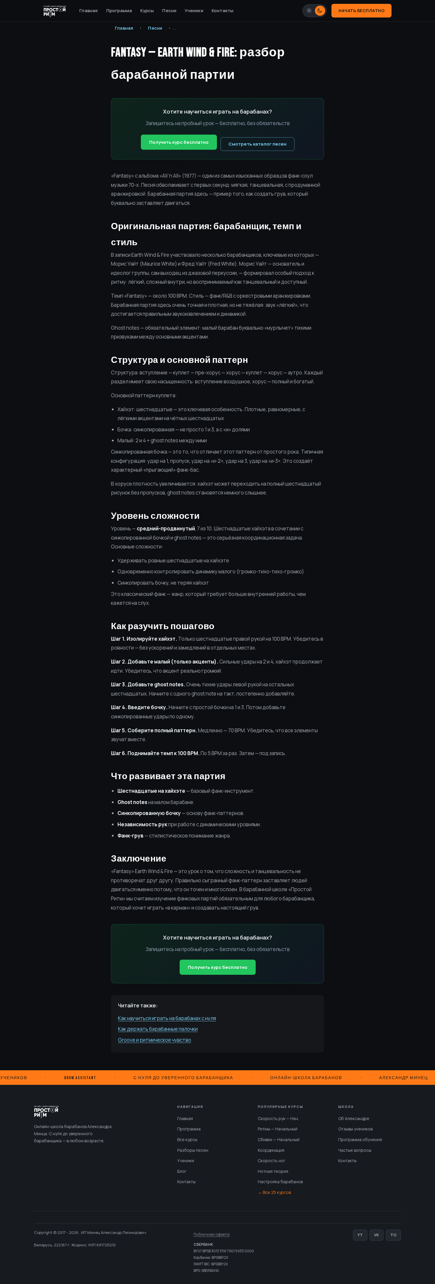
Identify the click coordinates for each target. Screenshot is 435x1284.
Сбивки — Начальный (278, 1139)
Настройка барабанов (280, 1181)
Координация (271, 1150)
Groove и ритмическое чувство (154, 1039)
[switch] (314, 10)
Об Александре (353, 1118)
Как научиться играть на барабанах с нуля (167, 1018)
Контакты (223, 10)
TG (393, 1234)
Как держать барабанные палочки (158, 1028)
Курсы (147, 10)
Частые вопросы (354, 1150)
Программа (119, 10)
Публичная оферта (212, 1234)
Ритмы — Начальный (277, 1129)
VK (376, 1234)
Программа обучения (360, 1139)
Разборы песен (192, 1150)
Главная (88, 10)
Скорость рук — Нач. (278, 1118)
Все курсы (187, 1139)
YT (360, 1234)
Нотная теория (273, 1171)
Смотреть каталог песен (257, 144)
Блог (181, 1171)
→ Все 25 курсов (274, 1192)
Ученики (194, 10)
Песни (169, 10)
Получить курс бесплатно (179, 142)
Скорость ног (271, 1160)
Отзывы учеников (355, 1129)
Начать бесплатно (361, 10)
